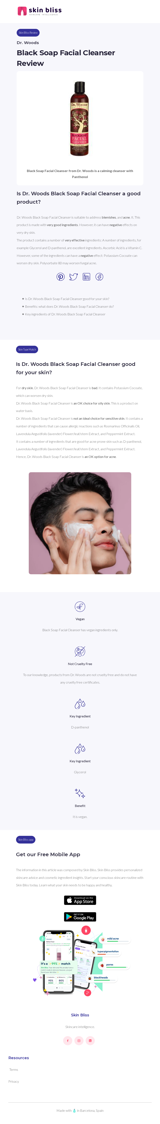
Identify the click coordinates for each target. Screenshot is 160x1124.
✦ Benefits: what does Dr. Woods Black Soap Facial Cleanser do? (68, 306)
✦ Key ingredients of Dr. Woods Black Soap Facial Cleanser (63, 314)
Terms (13, 1069)
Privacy (13, 1081)
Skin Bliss (80, 1015)
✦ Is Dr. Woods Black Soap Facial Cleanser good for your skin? (65, 299)
